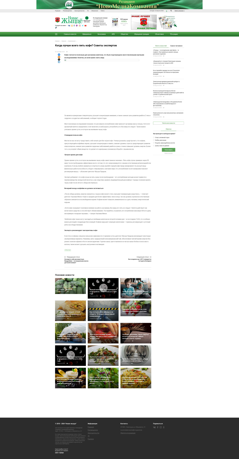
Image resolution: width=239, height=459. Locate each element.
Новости (64, 41)
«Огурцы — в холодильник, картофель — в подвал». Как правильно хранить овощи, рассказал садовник (166, 52)
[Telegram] (59, 62)
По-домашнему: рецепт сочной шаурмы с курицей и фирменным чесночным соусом (69, 314)
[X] (59, 59)
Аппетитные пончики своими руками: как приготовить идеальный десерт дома (103, 336)
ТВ (88, 436)
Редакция (91, 427)
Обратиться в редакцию (127, 433)
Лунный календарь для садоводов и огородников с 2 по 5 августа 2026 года (70, 359)
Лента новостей (161, 46)
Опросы (168, 129)
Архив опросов (169, 153)
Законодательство (93, 433)
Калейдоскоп (72, 41)
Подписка (91, 439)
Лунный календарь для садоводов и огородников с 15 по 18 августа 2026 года (103, 292)
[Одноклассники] (59, 57)
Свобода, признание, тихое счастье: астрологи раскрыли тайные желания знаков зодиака (135, 336)
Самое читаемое (176, 46)
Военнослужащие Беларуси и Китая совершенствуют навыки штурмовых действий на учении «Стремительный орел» (168, 92)
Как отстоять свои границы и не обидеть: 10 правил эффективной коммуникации (102, 314)
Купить (124, 21)
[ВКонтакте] (59, 55)
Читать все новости (168, 123)
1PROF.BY (67, 250)
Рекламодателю (93, 430)
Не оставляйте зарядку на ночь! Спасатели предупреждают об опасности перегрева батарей (166, 72)
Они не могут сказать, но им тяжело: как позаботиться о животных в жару (67, 336)
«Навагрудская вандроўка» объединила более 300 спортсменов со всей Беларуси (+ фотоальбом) (167, 103)
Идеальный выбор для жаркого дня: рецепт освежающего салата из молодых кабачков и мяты (103, 359)
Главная (57, 41)
